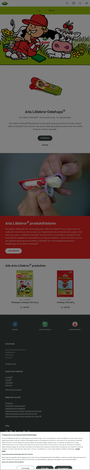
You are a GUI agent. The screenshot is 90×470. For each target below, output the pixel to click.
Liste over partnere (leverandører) (13, 462)
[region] (45, 451)
